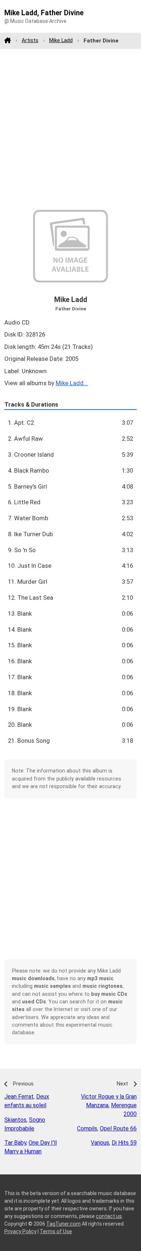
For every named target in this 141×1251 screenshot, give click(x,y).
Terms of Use (56, 1231)
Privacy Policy (20, 1231)
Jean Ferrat (19, 1096)
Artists (30, 40)
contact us (109, 1216)
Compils (87, 1128)
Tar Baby (15, 1142)
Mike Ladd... (72, 383)
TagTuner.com (63, 1224)
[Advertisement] (70, 129)
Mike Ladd (61, 40)
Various (100, 1142)
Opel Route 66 (118, 1128)
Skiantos (15, 1119)
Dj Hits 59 (124, 1142)
